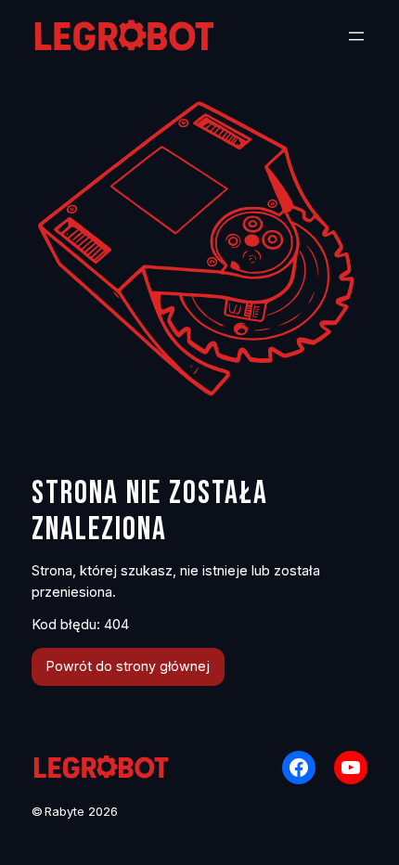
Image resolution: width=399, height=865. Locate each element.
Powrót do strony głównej (128, 666)
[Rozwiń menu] (356, 36)
